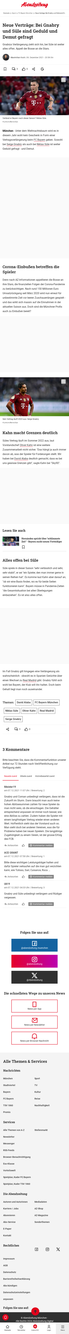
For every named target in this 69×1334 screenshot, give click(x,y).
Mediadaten (40, 1202)
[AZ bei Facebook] (36, 1249)
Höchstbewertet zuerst (45, 776)
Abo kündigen (10, 1285)
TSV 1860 (8, 1105)
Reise (37, 1098)
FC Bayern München (25, 13)
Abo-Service (9, 1222)
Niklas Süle (43, 144)
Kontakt (7, 1235)
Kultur (37, 1092)
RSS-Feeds (8, 1150)
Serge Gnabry (14, 144)
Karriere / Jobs (10, 1208)
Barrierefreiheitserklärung (16, 1279)
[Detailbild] (63, 80)
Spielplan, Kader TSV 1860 (16, 1184)
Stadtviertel (9, 1085)
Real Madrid (29, 680)
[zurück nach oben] (35, 1311)
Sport (14, 13)
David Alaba (21, 458)
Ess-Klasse (8, 1163)
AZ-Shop (38, 1208)
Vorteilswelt (9, 1170)
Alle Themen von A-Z (13, 1130)
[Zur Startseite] (34, 7)
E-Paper (7, 1228)
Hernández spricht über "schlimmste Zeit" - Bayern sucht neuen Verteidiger (42, 540)
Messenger (9, 1143)
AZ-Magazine (41, 1215)
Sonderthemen (42, 1222)
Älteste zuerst (26, 776)
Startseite (6, 13)
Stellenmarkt (41, 1130)
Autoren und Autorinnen (15, 1202)
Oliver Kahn (26, 445)
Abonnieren (9, 1215)
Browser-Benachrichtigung (16, 1157)
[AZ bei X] (58, 1249)
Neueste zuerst (10, 776)
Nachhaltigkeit (42, 1105)
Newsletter (8, 1137)
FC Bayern (39, 139)
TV (35, 1085)
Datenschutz (9, 1272)
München (8, 1078)
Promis (6, 1112)
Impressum (9, 1258)
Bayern (6, 1092)
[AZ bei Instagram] (47, 1249)
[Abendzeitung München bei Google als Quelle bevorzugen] (42, 69)
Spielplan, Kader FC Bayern (17, 1177)
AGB (5, 1265)
